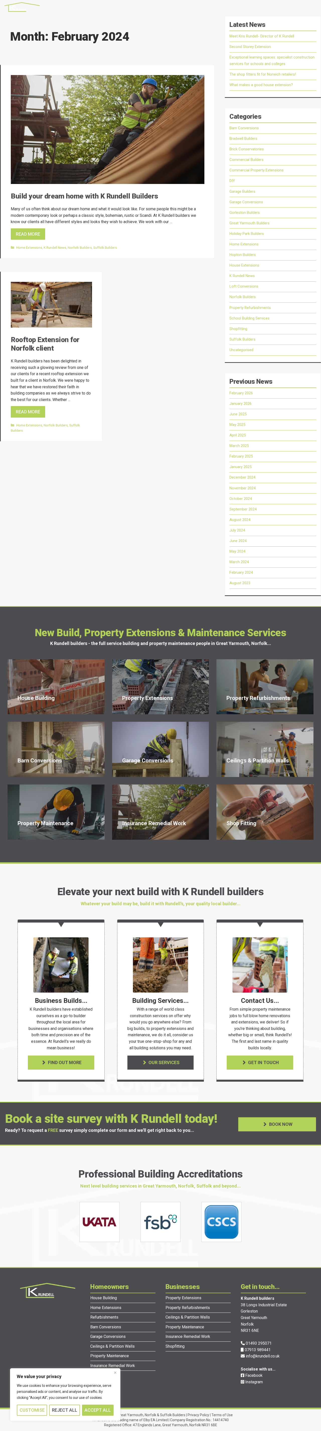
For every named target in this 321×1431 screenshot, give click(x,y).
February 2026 (241, 393)
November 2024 (242, 488)
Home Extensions (29, 247)
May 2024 (237, 551)
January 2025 (240, 467)
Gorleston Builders (244, 212)
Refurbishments (104, 1317)
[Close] (115, 1373)
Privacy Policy (198, 1415)
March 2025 (239, 445)
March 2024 (239, 562)
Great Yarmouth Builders (249, 223)
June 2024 (238, 541)
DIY (232, 180)
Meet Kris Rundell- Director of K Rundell (261, 36)
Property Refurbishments (250, 307)
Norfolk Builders (80, 247)
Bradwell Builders (243, 138)
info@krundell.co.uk (262, 1356)
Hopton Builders (242, 254)
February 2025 (241, 456)
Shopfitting (238, 329)
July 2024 (237, 530)
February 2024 (241, 572)
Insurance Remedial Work (112, 1365)
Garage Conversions (246, 202)
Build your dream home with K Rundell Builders (84, 196)
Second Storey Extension (250, 46)
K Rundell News (55, 247)
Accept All (98, 1410)
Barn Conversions (244, 128)
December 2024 (242, 477)
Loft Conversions (243, 286)
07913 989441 (257, 1349)
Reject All (64, 1410)
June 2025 (238, 414)
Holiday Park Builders (246, 233)
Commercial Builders (246, 159)
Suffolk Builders (105, 247)
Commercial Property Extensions (256, 170)
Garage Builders (242, 191)
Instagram (253, 1382)
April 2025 (237, 435)
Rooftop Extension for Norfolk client (45, 344)
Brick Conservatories (246, 149)
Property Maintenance (109, 1355)
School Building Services (249, 318)
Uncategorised (241, 350)
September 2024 (243, 509)
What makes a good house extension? (261, 85)
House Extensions (244, 265)
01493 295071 (258, 1343)
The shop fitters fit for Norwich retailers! (262, 74)
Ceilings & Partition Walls (112, 1346)
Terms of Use (222, 1415)
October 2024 (240, 498)
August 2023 (239, 583)
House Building (103, 1297)
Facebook (253, 1375)
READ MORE (28, 234)
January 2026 (240, 403)
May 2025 (237, 424)
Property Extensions (183, 1297)
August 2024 (239, 519)
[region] (65, 1394)
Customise (32, 1410)
